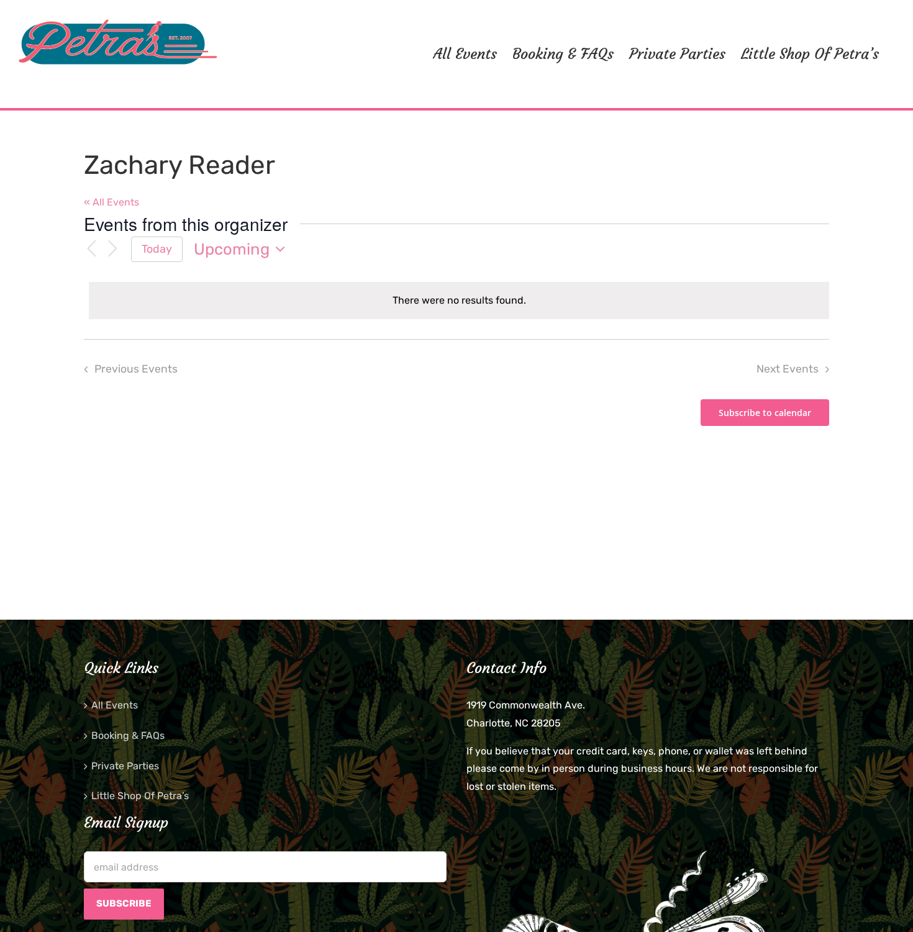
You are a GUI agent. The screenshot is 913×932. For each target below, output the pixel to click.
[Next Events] (112, 249)
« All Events (111, 202)
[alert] (459, 301)
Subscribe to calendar (765, 412)
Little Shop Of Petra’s (140, 796)
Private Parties (125, 766)
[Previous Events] (91, 249)
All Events (114, 705)
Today (157, 248)
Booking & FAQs (128, 735)
